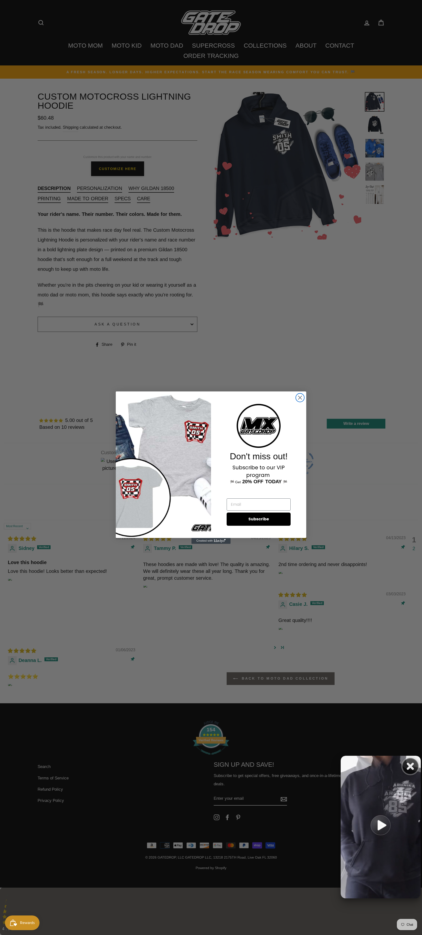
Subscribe (258, 519)
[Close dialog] (300, 397)
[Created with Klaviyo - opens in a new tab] (211, 541)
